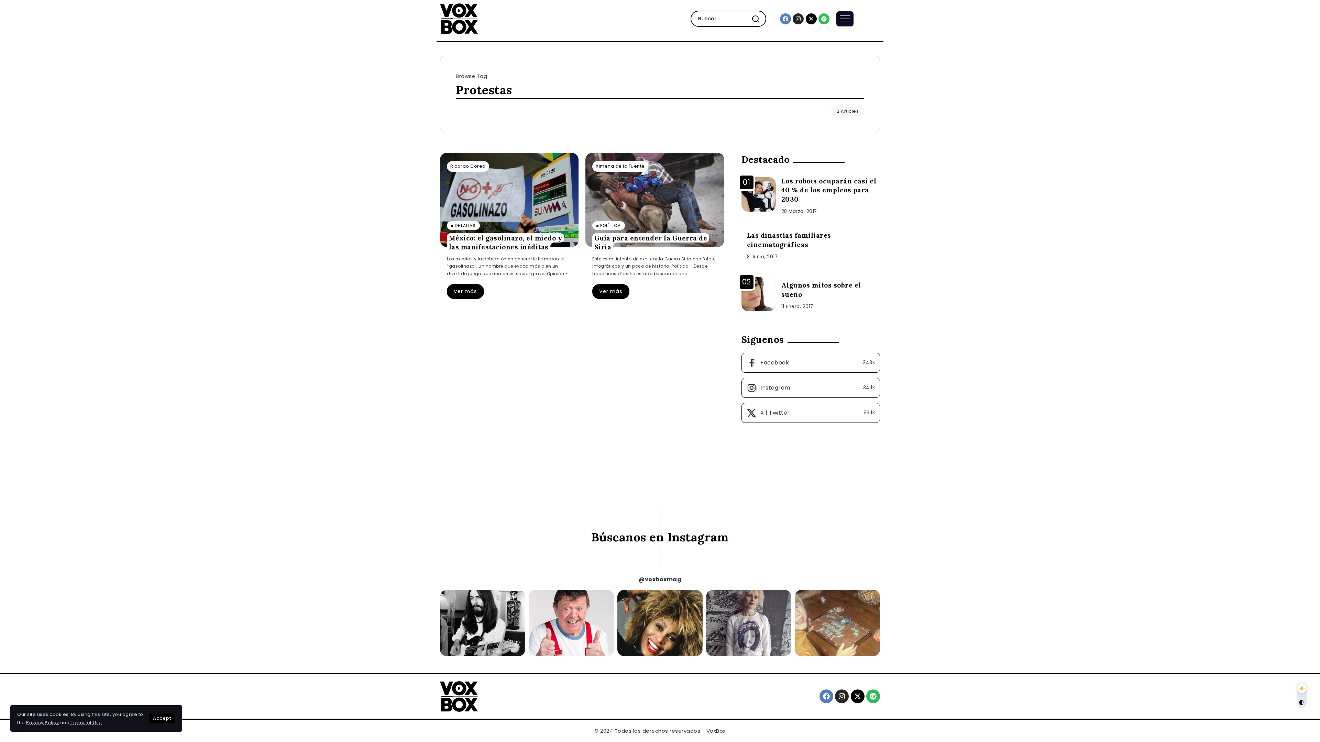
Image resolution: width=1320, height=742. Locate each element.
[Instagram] (798, 18)
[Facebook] (785, 18)
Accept (162, 718)
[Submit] (758, 18)
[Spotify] (823, 18)
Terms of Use (86, 722)
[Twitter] (811, 413)
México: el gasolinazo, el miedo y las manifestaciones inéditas (505, 242)
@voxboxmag (660, 579)
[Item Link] (509, 200)
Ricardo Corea (468, 166)
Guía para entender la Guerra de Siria (650, 242)
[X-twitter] (811, 18)
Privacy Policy (42, 722)
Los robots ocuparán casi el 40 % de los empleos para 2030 (829, 190)
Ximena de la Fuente (620, 166)
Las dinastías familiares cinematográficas (789, 240)
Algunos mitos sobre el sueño (821, 290)
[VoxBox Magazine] (459, 18)
